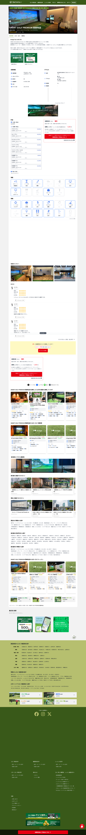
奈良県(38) (47, 658)
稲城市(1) (13, 543)
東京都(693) (54, 649)
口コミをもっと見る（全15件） (66, 339)
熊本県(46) (41, 667)
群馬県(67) (36, 649)
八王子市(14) (59, 537)
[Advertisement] (43, 240)
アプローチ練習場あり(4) (37, 524)
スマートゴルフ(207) (15, 686)
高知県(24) (41, 664)
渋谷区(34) (31, 537)
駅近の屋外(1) (14, 528)
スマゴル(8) (23, 686)
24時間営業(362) (51, 553)
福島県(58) (58, 646)
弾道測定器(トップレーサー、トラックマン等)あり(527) (23, 551)
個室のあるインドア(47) (56, 526)
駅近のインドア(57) (66, 526)
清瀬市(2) (36, 543)
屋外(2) (12, 523)
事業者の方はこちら (61, 2)
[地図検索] (43, 624)
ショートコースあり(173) (16, 678)
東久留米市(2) (25, 543)
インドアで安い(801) (26, 680)
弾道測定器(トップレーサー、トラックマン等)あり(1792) (23, 676)
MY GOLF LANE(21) (25, 688)
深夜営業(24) (28, 526)
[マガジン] (43, 775)
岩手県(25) (36, 646)
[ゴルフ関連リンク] (21, 803)
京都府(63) (36, 658)
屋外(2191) (13, 674)
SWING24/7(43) (30, 686)
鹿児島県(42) (59, 667)
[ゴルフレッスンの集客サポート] (65, 784)
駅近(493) (45, 553)
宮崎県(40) (53, 667)
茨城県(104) (24, 649)
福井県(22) (41, 652)
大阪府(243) (24, 658)
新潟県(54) (24, 652)
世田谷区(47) (45, 535)
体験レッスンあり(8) (36, 526)
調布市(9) (42, 537)
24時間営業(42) (14, 526)
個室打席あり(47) (59, 524)
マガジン (54, 2)
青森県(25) (30, 646)
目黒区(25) (34, 535)
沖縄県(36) (65, 667)
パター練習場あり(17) (15, 524)
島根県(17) (29, 661)
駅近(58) (65, 524)
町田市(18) (13, 535)
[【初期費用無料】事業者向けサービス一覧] (65, 786)
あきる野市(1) (57, 541)
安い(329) (44, 549)
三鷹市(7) (13, 539)
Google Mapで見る (59, 103)
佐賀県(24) (30, 667)
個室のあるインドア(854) (37, 680)
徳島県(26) (24, 664)
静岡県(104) (36, 655)
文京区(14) (25, 537)
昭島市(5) (29, 541)
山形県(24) (53, 646)
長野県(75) (46, 652)
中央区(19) (53, 537)
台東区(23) (13, 541)
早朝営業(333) (59, 553)
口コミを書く (44, 350)
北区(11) (39, 535)
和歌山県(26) (54, 658)
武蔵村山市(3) (48, 539)
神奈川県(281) (61, 649)
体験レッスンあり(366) (16, 680)
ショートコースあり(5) (16, 553)
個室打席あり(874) (39, 678)
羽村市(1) (63, 541)
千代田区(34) (14, 537)
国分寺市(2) (18, 543)
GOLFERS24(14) (64, 686)
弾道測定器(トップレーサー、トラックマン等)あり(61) (55, 523)
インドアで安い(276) (26, 554)
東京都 (24, 605)
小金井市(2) (70, 539)
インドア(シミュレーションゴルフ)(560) (24, 549)
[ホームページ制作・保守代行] (65, 780)
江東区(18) (37, 537)
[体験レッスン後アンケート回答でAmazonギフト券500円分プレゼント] (25, 624)
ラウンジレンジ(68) (39, 686)
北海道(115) (24, 646)
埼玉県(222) (41, 649)
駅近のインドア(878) (48, 680)
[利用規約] (21, 808)
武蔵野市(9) (47, 537)
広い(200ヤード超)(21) (51, 549)
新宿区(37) (20, 537)
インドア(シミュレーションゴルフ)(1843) (25, 674)
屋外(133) (13, 549)
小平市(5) (19, 541)
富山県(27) (29, 652)
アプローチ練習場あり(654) (66, 676)
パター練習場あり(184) (41, 551)
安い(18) (41, 523)
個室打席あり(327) (37, 553)
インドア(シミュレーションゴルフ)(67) (23, 523)
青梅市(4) (24, 535)
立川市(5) (42, 539)
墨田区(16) (36, 539)
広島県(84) (41, 661)
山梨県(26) (67, 649)
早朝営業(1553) (61, 678)
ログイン (69, 2)
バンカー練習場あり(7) (26, 524)
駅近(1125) (46, 678)
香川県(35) (29, 664)
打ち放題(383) (37, 549)
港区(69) (29, 535)
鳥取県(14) (24, 661)
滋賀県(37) (42, 658)
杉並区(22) (59, 539)
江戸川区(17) (19, 539)
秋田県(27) (47, 646)
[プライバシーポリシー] (21, 806)
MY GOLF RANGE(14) (15, 688)
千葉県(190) (48, 649)
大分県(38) (47, 667)
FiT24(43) (42, 688)
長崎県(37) (36, 667)
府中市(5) (24, 541)
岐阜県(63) (30, 655)
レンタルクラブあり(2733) (28, 678)
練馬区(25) (66, 537)
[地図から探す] (21, 767)
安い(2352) (45, 674)
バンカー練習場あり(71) (52, 551)
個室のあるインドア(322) (37, 554)
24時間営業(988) (53, 678)
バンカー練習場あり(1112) (53, 676)
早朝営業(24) (21, 526)
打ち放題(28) (35, 523)
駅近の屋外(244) (57, 680)
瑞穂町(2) (51, 541)
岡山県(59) (35, 661)
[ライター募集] (61, 624)
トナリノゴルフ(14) (34, 688)
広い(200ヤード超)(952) (54, 674)
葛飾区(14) (19, 535)
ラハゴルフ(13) (47, 686)
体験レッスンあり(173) (16, 554)
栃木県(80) (30, 649)
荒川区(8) (54, 539)
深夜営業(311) (66, 553)
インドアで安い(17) (46, 526)
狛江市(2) (31, 543)
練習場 (20, 605)
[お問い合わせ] (21, 799)
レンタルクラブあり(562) (27, 553)
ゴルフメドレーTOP (13, 605)
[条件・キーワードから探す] (21, 765)
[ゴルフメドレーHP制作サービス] (43, 816)
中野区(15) (30, 539)
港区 (27, 605)
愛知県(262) (24, 655)
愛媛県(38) (35, 664)
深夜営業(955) (69, 678)
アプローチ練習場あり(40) (63, 551)
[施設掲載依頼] (65, 775)
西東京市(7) (71, 537)
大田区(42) (51, 535)
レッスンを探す (47, 2)
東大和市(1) (39, 541)
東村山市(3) (45, 541)
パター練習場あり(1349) (41, 676)
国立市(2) (34, 541)
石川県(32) (35, 652)
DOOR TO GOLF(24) (56, 686)
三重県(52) (42, 655)
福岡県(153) (24, 667)
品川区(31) (68, 535)
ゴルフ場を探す (33, 2)
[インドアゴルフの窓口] (65, 778)
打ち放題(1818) (38, 674)
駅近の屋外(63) (57, 554)
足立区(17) (57, 535)
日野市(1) (68, 541)
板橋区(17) (62, 535)
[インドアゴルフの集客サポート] (65, 782)
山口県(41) (46, 661)
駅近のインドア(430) (48, 554)
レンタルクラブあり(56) (49, 524)
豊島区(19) (25, 539)
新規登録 (74, 2)
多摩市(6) (64, 539)
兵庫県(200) (30, 658)
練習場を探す (40, 2)
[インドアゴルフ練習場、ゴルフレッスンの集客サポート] (43, 823)
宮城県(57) (41, 646)
